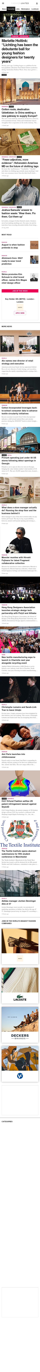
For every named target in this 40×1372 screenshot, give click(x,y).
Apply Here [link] (20, 313)
